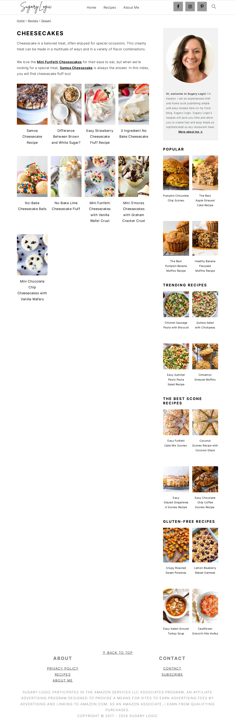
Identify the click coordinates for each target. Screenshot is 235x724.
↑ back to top (117, 653)
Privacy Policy (63, 668)
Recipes (110, 7)
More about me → (190, 131)
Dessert (46, 20)
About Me (131, 7)
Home (91, 7)
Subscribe (172, 674)
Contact (172, 668)
